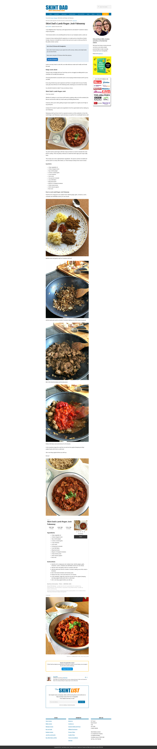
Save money (49, 721)
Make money (49, 724)
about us (100, 53)
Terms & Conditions (73, 737)
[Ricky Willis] (48, 681)
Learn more (75, 20)
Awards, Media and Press (74, 726)
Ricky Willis (55, 676)
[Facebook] (85, 677)
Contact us (71, 724)
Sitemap (70, 740)
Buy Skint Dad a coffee (51, 737)
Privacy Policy (71, 732)
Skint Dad (61, 8)
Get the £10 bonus (52, 59)
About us (70, 721)
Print (80, 536)
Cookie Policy (71, 735)
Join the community (51, 735)
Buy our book (49, 729)
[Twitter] (87, 677)
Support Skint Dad (67, 669)
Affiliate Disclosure (72, 729)
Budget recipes (49, 732)
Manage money (49, 726)
